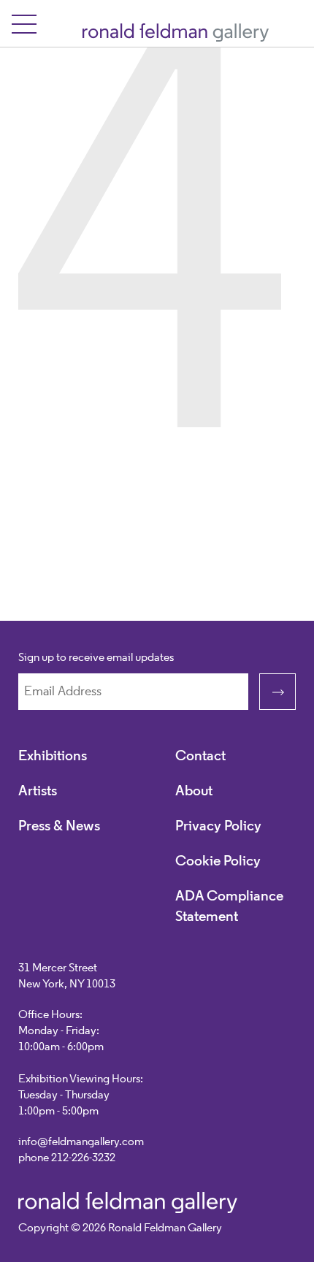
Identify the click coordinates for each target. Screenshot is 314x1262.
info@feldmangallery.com (81, 1142)
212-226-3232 (83, 1158)
